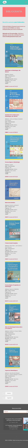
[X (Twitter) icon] (15, 442)
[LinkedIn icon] (18, 442)
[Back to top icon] (16, 436)
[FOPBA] (4, 2)
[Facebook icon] (13, 442)
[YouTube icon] (16, 442)
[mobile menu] (26, 2)
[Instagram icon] (19, 442)
